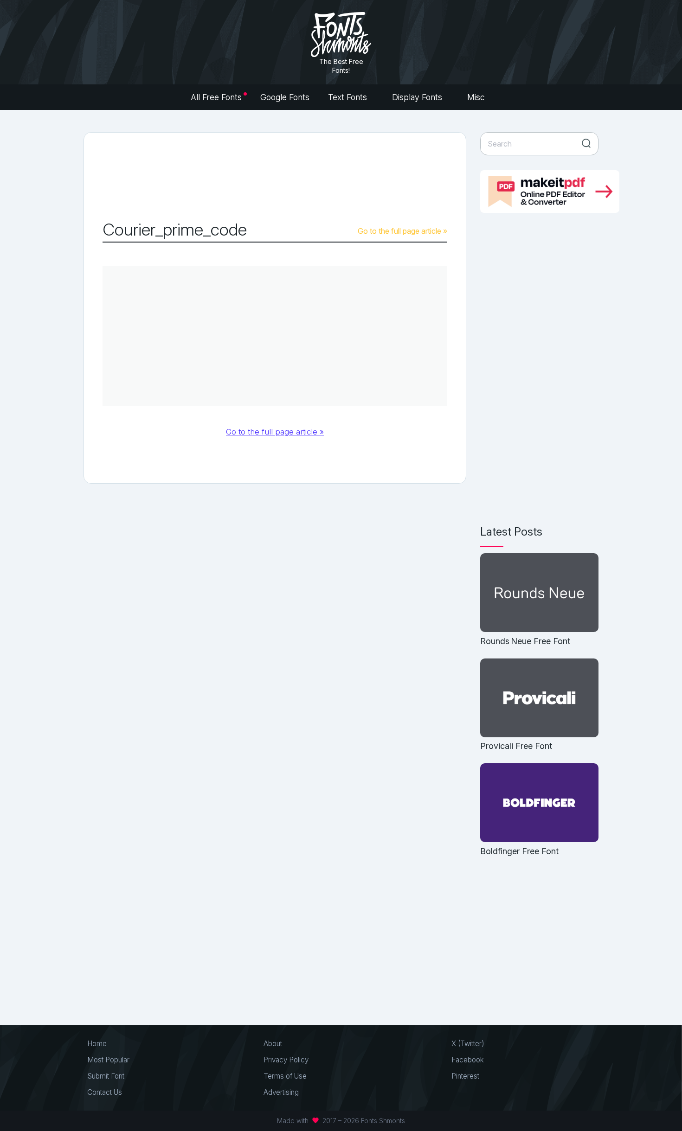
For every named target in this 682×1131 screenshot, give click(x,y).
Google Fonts (284, 97)
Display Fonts (418, 97)
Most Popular (108, 1059)
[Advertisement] (275, 177)
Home (97, 1043)
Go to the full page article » (402, 231)
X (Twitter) (467, 1043)
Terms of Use (285, 1076)
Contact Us (104, 1092)
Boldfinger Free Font (519, 851)
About (273, 1043)
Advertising (281, 1092)
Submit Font (105, 1076)
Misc (477, 97)
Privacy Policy (286, 1059)
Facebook (467, 1059)
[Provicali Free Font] (539, 698)
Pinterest (465, 1076)
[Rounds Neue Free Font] (539, 593)
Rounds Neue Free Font (525, 641)
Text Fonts (348, 97)
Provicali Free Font (516, 746)
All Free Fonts (216, 97)
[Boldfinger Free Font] (539, 803)
